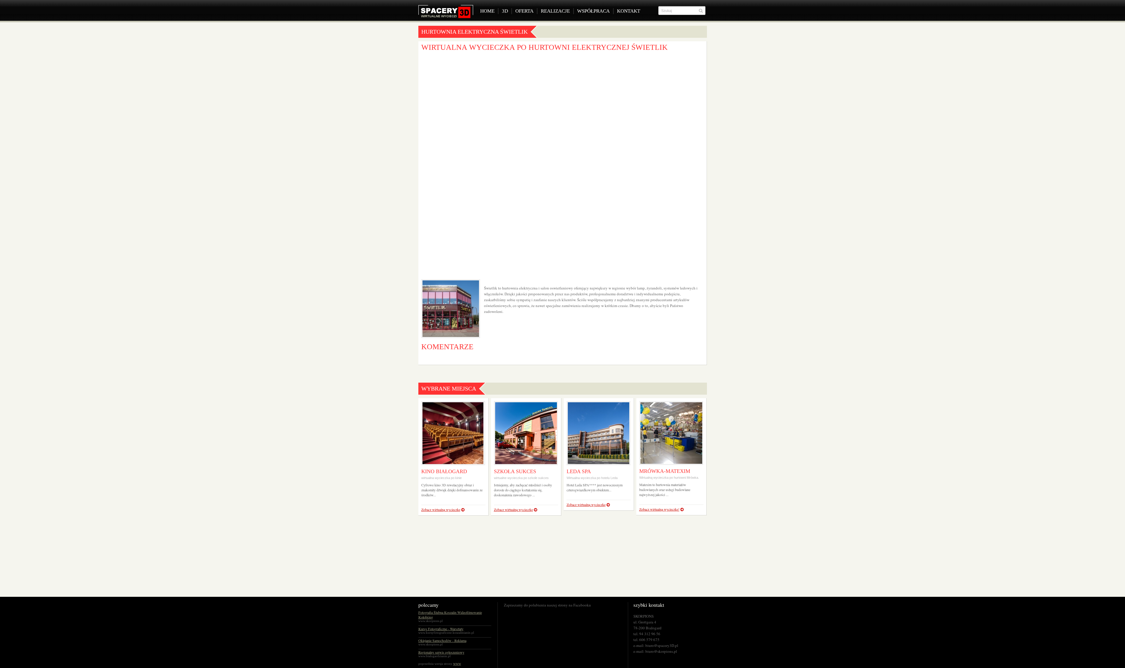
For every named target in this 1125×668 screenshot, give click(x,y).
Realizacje (555, 11)
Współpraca (593, 11)
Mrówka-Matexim (664, 471)
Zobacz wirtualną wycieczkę (440, 509)
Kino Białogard (444, 471)
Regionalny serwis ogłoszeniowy (441, 652)
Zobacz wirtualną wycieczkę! (659, 509)
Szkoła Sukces (515, 471)
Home (487, 11)
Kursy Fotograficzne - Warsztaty (440, 628)
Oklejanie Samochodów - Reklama (442, 640)
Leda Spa (579, 471)
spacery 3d (445, 11)
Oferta (524, 11)
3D (505, 11)
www (457, 664)
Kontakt (628, 11)
